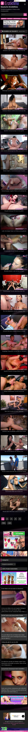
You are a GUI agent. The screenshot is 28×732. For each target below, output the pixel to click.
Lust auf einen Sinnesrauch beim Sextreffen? (13, 642)
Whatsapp (24, 18)
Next (4, 523)
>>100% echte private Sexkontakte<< (14, 731)
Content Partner (7, 723)
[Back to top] (23, 727)
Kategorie (4, 18)
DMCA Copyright (15, 723)
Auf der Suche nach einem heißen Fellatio (12, 588)
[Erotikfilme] (11, 3)
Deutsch (17, 0)
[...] (9, 611)
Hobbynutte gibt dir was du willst (10, 615)
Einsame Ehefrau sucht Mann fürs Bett (11, 668)
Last (9, 523)
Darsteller (10, 18)
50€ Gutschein (17, 18)
